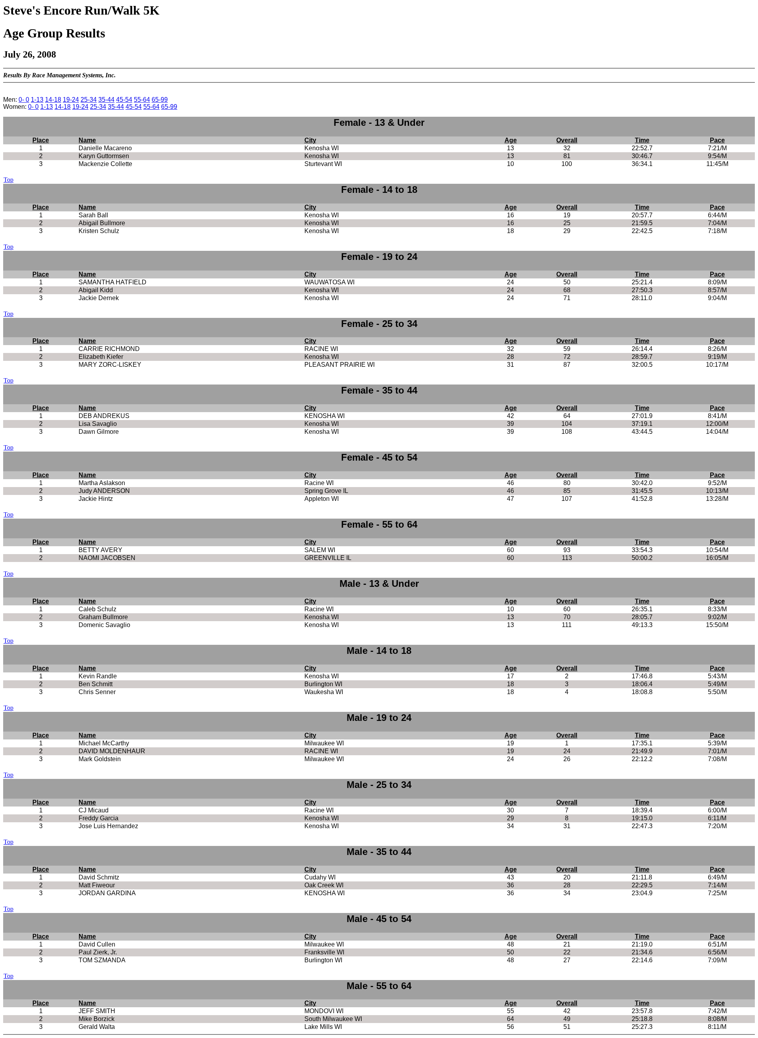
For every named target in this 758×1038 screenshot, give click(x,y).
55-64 (142, 99)
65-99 (160, 99)
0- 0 (24, 99)
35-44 (106, 99)
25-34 (89, 99)
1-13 (37, 99)
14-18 (53, 99)
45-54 (124, 99)
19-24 (71, 99)
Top (8, 179)
